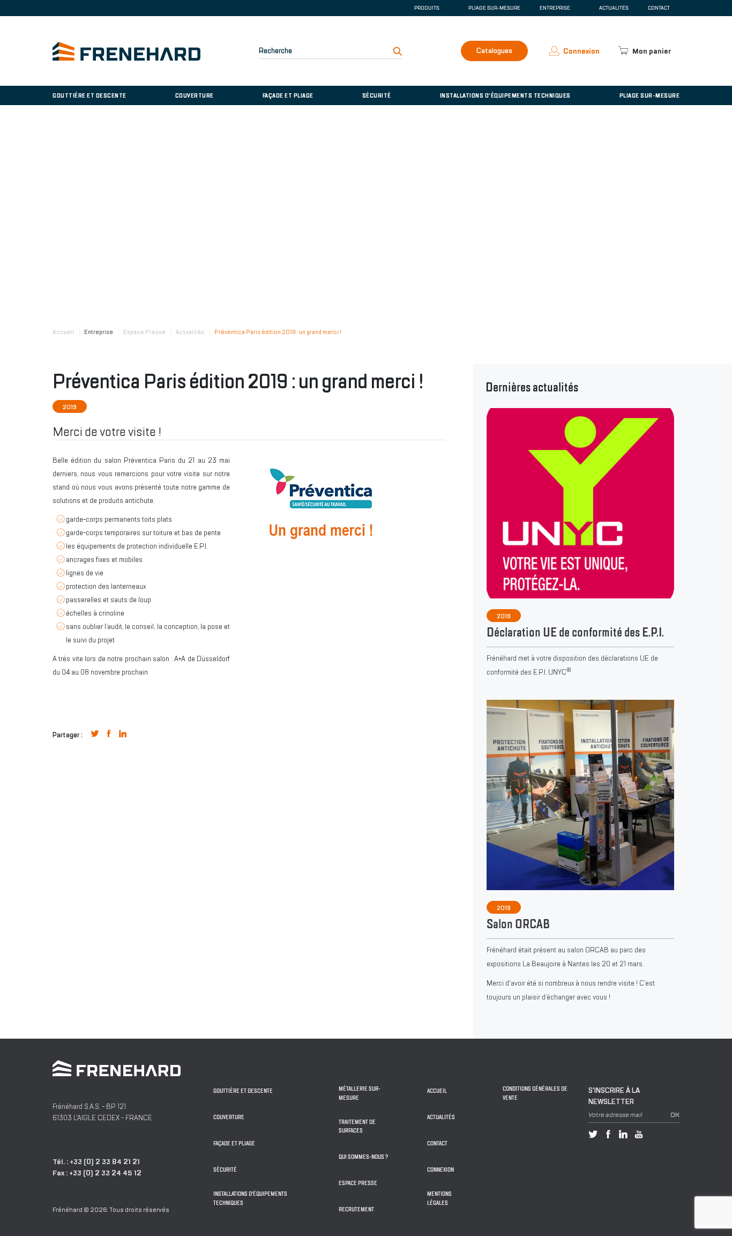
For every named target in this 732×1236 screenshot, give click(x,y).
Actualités (614, 8)
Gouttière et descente (89, 95)
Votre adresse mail (615, 1115)
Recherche (275, 51)
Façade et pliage (288, 95)
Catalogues (494, 51)
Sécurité (376, 95)
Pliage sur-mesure (494, 8)
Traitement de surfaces (357, 1126)
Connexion (440, 1170)
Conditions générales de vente (535, 1093)
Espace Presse (144, 332)
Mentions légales (439, 1198)
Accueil (63, 332)
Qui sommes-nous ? (363, 1157)
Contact (659, 8)
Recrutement (356, 1209)
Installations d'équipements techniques (505, 95)
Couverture (194, 95)
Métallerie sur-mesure (359, 1093)
